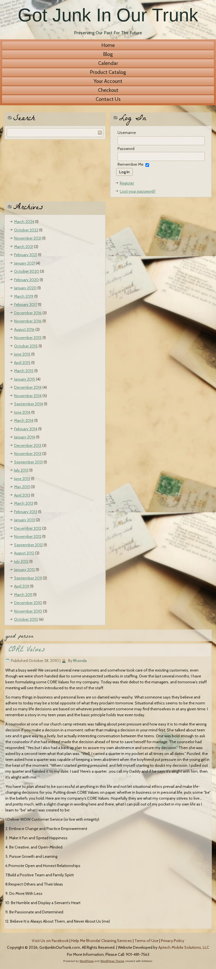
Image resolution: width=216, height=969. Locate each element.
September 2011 (28, 578)
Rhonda (80, 660)
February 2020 (26, 279)
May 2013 (22, 486)
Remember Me (130, 164)
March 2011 (23, 594)
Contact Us (108, 99)
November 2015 (28, 337)
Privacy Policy (172, 940)
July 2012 (21, 561)
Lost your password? (138, 191)
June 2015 (22, 354)
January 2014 (24, 437)
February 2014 (25, 428)
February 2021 (25, 254)
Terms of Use (146, 940)
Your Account (108, 81)
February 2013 (25, 511)
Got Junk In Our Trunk (108, 15)
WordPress (87, 961)
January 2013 (24, 519)
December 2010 (28, 602)
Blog (108, 54)
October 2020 (26, 271)
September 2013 (28, 462)
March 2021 (23, 246)
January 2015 (24, 379)
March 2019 (23, 296)
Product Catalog (108, 72)
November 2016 (28, 321)
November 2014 (28, 395)
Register (127, 183)
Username (127, 132)
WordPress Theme (112, 961)
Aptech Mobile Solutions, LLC (183, 947)
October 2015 (26, 346)
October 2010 (26, 619)
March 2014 (23, 420)
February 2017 (25, 304)
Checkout (108, 90)
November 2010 (28, 611)
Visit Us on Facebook (50, 940)
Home (108, 45)
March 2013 (23, 503)
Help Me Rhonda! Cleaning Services (101, 940)
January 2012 (24, 569)
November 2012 (27, 536)
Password (126, 148)
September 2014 (28, 403)
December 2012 (27, 528)
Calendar (108, 63)
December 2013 (27, 445)
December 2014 (28, 387)
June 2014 (22, 412)
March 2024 (24, 221)
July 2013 (21, 470)
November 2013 (27, 453)
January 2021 (24, 263)
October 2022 (26, 230)
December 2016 (28, 312)
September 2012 (28, 544)
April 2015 (22, 362)
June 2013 (22, 478)
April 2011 (21, 586)
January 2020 (25, 287)
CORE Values (26, 650)
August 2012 (24, 553)
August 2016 (24, 329)
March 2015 (23, 370)
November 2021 (27, 238)
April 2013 (22, 495)
